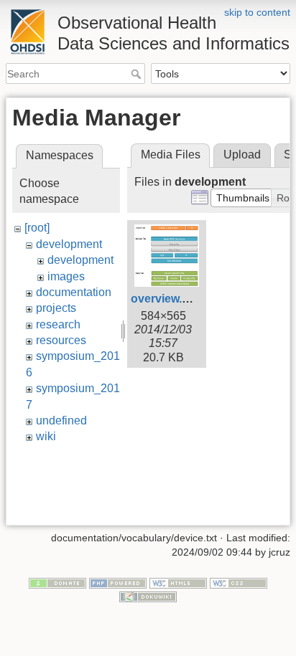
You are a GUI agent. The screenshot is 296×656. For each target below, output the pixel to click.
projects (56, 308)
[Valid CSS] (238, 582)
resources (61, 340)
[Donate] (57, 582)
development (69, 244)
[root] (37, 228)
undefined (61, 420)
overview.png (167, 299)
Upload (242, 154)
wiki (46, 436)
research (58, 324)
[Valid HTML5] (178, 582)
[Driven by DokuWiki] (148, 596)
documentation (73, 292)
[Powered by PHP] (118, 582)
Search (137, 74)
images (66, 276)
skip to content (257, 12)
